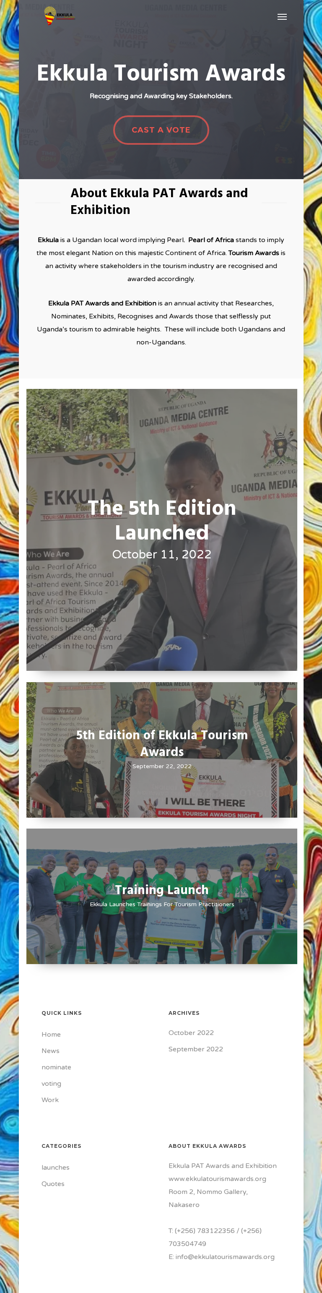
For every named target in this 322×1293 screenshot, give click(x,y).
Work (50, 1100)
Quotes (53, 1184)
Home (51, 1034)
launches (56, 1167)
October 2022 (191, 1033)
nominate (56, 1067)
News (51, 1051)
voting (51, 1083)
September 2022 (196, 1049)
